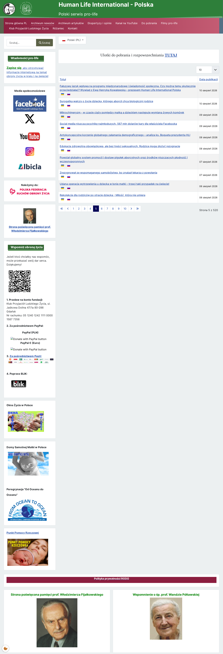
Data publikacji (208, 79)
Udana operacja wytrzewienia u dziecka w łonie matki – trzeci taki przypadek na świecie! (114, 183)
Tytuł (63, 79)
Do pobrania (149, 23)
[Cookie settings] (5, 648)
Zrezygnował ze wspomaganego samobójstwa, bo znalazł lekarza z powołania (108, 172)
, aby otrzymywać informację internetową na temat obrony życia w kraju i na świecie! (27, 72)
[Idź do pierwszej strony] (61, 209)
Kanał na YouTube (126, 23)
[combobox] (21, 42)
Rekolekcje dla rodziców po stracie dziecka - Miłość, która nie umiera (102, 195)
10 (125, 208)
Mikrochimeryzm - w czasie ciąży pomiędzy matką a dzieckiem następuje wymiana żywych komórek (122, 112)
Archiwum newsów (42, 23)
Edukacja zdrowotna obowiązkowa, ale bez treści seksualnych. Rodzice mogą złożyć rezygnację (120, 146)
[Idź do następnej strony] (131, 209)
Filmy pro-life (169, 23)
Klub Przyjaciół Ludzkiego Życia (29, 28)
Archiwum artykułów (71, 23)
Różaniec (58, 28)
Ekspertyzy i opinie (100, 23)
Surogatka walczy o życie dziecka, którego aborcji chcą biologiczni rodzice (106, 101)
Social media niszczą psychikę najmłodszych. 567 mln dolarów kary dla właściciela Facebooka (118, 123)
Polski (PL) (74, 40)
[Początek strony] (217, 645)
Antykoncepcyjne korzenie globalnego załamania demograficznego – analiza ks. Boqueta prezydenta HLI (125, 135)
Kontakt (72, 28)
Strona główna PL (16, 23)
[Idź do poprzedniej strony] (68, 209)
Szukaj (46, 42)
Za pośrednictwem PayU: (26, 356)
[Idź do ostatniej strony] (137, 209)
